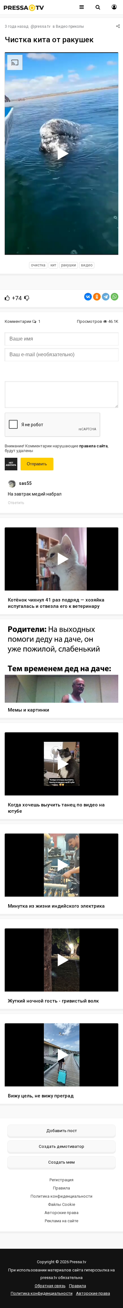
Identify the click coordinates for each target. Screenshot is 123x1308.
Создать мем (61, 1162)
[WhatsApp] (114, 296)
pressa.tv (42, 26)
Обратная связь (50, 1285)
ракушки (68, 265)
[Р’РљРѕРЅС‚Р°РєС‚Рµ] (88, 296)
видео (86, 265)
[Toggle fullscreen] (106, 244)
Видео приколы (70, 26)
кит (53, 265)
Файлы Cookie (61, 1204)
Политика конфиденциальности (61, 1196)
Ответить (16, 503)
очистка (38, 265)
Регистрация (61, 1179)
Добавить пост (61, 1130)
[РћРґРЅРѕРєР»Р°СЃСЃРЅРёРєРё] (97, 296)
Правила (61, 1188)
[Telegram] (105, 296)
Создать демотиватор (61, 1146)
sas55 (25, 483)
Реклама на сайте (61, 1220)
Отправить (37, 464)
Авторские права (61, 1212)
